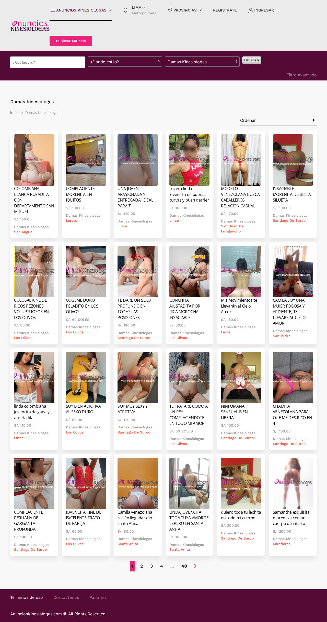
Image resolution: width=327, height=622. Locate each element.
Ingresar (264, 10)
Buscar (251, 60)
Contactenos (66, 597)
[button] (139, 10)
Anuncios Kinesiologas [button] (81, 10)
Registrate (225, 10)
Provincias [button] (185, 10)
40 (184, 566)
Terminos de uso (26, 597)
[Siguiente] (195, 566)
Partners (98, 597)
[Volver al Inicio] (30, 25)
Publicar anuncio (71, 41)
